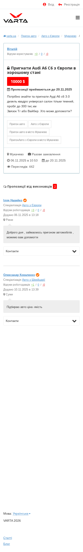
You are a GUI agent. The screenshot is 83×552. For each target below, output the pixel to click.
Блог (6, 544)
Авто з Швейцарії (33, 279)
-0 (47, 54)
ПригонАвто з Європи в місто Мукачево (34, 140)
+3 (32, 210)
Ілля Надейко (12, 200)
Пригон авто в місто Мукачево (28, 132)
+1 (32, 284)
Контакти (12, 251)
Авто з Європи (40, 124)
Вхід (51, 4)
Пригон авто (17, 124)
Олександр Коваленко (19, 275)
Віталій (12, 49)
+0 (36, 54)
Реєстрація (72, 4)
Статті (7, 538)
